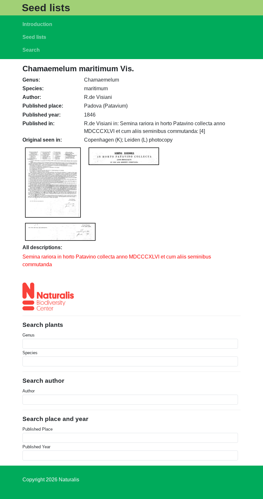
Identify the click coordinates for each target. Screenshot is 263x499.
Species (30, 352)
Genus (28, 335)
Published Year (36, 446)
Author (28, 391)
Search (31, 50)
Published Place (37, 429)
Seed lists (46, 7)
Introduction (37, 24)
